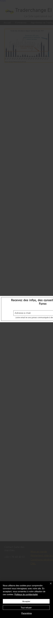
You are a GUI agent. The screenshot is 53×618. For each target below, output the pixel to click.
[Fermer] (49, 585)
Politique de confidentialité (26, 594)
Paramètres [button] (26, 613)
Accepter (26, 601)
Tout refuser (26, 607)
